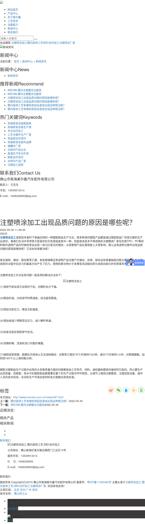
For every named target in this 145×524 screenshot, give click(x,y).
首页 (16, 61)
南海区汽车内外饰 (18, 153)
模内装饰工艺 (35, 42)
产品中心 (13, 13)
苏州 (22, 489)
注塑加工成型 (15, 164)
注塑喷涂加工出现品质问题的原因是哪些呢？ (34, 97)
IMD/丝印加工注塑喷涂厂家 (59, 42)
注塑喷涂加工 (19, 42)
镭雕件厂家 (14, 146)
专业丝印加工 (15, 131)
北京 (16, 489)
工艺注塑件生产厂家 (19, 134)
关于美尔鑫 (14, 17)
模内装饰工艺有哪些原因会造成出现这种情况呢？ (37, 105)
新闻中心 (13, 28)
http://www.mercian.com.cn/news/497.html (38, 397)
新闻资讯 (41, 61)
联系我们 (13, 32)
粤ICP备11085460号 (99, 482)
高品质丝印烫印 (17, 138)
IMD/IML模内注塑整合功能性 (25, 90)
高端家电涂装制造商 (19, 123)
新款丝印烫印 (15, 157)
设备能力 (13, 24)
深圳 (34, 489)
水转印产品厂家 (17, 161)
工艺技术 (13, 21)
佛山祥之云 (20, 493)
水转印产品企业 (17, 149)
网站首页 (13, 9)
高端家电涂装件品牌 (19, 142)
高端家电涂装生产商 (19, 127)
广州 (28, 489)
